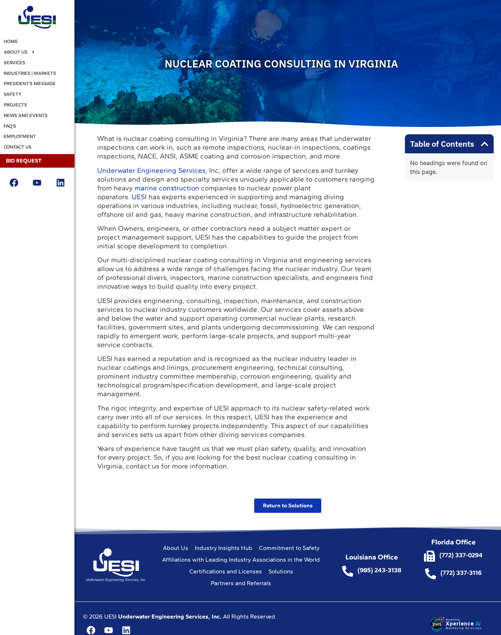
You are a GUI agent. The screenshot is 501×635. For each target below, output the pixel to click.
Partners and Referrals (241, 583)
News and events (26, 115)
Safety (13, 94)
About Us (16, 52)
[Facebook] (14, 182)
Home (11, 41)
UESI (139, 197)
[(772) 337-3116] (430, 573)
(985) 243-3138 (379, 570)
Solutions (280, 571)
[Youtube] (37, 182)
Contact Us (18, 147)
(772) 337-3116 (461, 572)
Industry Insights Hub (223, 547)
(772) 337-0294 (461, 555)
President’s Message (30, 83)
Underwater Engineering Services (151, 170)
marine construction (167, 188)
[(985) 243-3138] (347, 571)
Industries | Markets (30, 73)
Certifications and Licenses (225, 571)
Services (14, 62)
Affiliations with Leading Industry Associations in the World (241, 559)
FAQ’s (10, 126)
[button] (484, 144)
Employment (20, 136)
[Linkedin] (60, 182)
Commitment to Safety (289, 547)
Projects (15, 104)
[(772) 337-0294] (429, 556)
